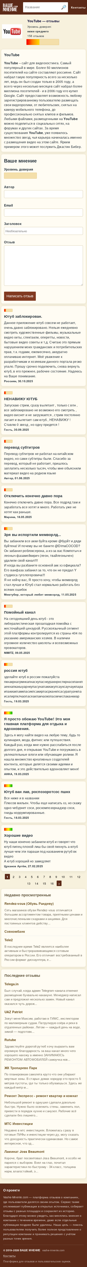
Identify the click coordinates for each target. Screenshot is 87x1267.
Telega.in (11, 984)
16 (52, 883)
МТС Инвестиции (18, 1123)
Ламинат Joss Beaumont (24, 1151)
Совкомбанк (14, 931)
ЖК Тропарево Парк (20, 1068)
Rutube (10, 1039)
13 (28, 883)
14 (36, 883)
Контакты (9, 1256)
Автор (9, 187)
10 (63, 877)
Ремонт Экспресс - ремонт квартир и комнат (41, 1095)
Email (8, 205)
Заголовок (12, 223)
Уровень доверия (18, 169)
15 (44, 883)
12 (78, 877)
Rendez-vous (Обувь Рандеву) (29, 903)
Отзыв (9, 242)
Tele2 (8, 940)
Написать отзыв (19, 296)
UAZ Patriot (13, 1012)
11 (71, 877)
